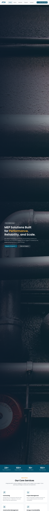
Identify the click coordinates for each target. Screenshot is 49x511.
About (15, 2)
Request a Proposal (10, 246)
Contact (32, 2)
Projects (26, 2)
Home (10, 2)
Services (20, 2)
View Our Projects (24, 246)
